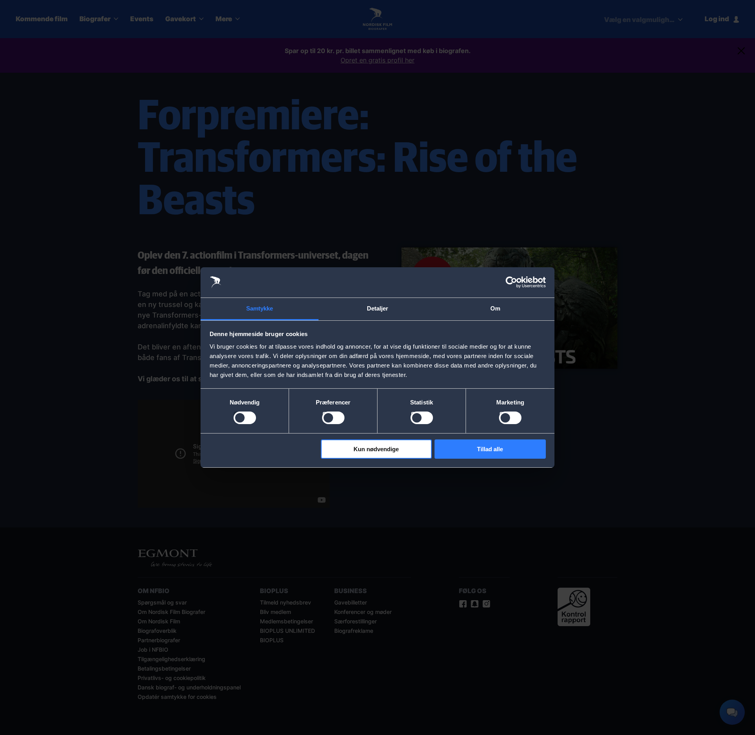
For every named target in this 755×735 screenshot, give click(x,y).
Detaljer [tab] (378, 308)
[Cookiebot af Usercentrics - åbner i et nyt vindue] (511, 282)
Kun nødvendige (376, 449)
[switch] (333, 418)
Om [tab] (495, 308)
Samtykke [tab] (259, 308)
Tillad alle (490, 449)
